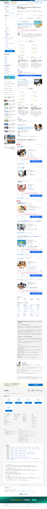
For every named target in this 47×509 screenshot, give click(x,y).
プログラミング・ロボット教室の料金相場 (38, 15)
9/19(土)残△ (30, 270)
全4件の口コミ (26, 80)
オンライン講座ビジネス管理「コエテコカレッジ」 (23, 437)
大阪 (19, 453)
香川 (15, 455)
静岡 (15, 450)
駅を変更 (12, 12)
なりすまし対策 (28, 491)
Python (7, 45)
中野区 (6, 57)
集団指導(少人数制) (8, 34)
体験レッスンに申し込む (35, 161)
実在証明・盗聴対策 (6, 491)
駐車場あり (18, 314)
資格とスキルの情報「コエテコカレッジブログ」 (23, 438)
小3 (6, 21)
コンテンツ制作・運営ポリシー (35, 426)
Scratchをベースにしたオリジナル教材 (26, 311)
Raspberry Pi (38, 307)
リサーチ (25, 506)
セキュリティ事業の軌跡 (33, 491)
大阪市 (21, 453)
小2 (6, 20)
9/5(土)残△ (23, 270)
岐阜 (11, 450)
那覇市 (13, 459)
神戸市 (25, 453)
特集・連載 (5, 416)
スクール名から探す (16, 417)
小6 (6, 25)
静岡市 (17, 450)
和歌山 (31, 453)
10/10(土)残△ (36, 270)
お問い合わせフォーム (38, 377)
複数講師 (18, 305)
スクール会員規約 (33, 416)
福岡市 (13, 458)
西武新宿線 (6, 70)
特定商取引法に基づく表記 (34, 417)
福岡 (11, 458)
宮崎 (31, 458)
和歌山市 (34, 453)
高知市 (25, 455)
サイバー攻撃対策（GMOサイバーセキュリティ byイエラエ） (14, 491)
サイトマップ (33, 425)
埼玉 (23, 448)
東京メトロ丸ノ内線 (8, 71)
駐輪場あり (25, 314)
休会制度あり (38, 305)
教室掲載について (24, 417)
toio (17, 315)
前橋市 (21, 448)
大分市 (29, 458)
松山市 (21, 455)
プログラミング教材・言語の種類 (9, 90)
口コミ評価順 (38, 18)
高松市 (17, 455)
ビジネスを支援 (15, 506)
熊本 (23, 458)
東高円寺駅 (25, 298)
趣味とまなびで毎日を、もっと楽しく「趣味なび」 (23, 440)
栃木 (15, 448)
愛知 (19, 450)
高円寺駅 (38, 298)
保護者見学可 (18, 304)
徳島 (11, 455)
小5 (6, 24)
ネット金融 (30, 506)
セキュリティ (19, 506)
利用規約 (32, 415)
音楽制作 (38, 315)
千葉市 (30, 448)
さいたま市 (26, 448)
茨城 (11, 448)
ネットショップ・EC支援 (12, 506)
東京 (32, 448)
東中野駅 (25, 299)
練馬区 (6, 60)
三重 (23, 450)
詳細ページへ (23, 161)
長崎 (19, 458)
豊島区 (6, 63)
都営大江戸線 (7, 73)
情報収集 (27, 506)
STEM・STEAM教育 (19, 311)
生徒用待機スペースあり (26, 305)
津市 (25, 450)
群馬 (19, 448)
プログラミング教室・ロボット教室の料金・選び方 (10, 84)
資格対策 (31, 314)
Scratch (31, 306)
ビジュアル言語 (25, 308)
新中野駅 (18, 298)
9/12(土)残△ (26, 270)
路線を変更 (7, 12)
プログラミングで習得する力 (8, 86)
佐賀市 (17, 458)
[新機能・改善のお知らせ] (28, 3)
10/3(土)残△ (33, 270)
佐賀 (15, 458)
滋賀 (11, 453)
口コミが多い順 (30, 18)
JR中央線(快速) (7, 67)
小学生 (6, 27)
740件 (28, 181)
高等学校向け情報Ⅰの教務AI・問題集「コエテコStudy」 (24, 439)
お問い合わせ (24, 416)
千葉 (28, 448)
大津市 (13, 453)
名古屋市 (21, 450)
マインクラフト (7, 39)
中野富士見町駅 (38, 299)
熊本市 (25, 458)
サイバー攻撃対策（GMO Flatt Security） (23, 491)
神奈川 (37, 448)
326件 (25, 237)
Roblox (7, 40)
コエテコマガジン (6, 417)
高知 (23, 455)
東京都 (5, 56)
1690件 (28, 258)
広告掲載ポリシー (33, 427)
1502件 (31, 203)
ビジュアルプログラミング (26, 307)
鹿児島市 (38, 458)
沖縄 (11, 459)
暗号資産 (32, 506)
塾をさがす (13, 149)
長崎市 (21, 458)
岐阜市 (13, 450)
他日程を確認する (41, 270)
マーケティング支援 (22, 506)
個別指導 (38, 306)
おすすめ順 (21, 18)
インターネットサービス (7, 506)
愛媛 (19, 455)
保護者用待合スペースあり (33, 305)
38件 (28, 146)
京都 (15, 453)
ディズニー (7, 46)
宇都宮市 (17, 448)
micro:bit (31, 307)
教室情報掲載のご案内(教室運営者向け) (35, 1)
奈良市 (29, 453)
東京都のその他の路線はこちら (11, 74)
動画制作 (25, 315)
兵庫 (23, 453)
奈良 (27, 453)
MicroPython (31, 311)
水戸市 (13, 448)
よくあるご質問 (41, 1)
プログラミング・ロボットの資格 (9, 94)
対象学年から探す (16, 416)
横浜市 (39, 448)
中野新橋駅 (31, 299)
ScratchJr (18, 308)
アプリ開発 (38, 308)
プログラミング (19, 306)
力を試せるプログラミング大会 (9, 92)
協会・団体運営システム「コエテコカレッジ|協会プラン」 (24, 441)
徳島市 (13, 455)
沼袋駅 (18, 299)
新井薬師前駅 (31, 298)
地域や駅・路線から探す (16, 415)
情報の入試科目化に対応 (32, 315)
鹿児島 (35, 458)
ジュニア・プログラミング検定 (33, 313)
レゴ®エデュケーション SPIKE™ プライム (10, 44)
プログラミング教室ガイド (7, 415)
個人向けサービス (35, 506)
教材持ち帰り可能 (39, 304)
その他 (31, 308)
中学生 (6, 28)
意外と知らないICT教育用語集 (9, 88)
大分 (27, 458)
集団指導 (7, 33)
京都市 (17, 453)
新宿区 (34, 448)
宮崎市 (33, 458)
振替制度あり (25, 304)
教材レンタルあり (32, 304)
